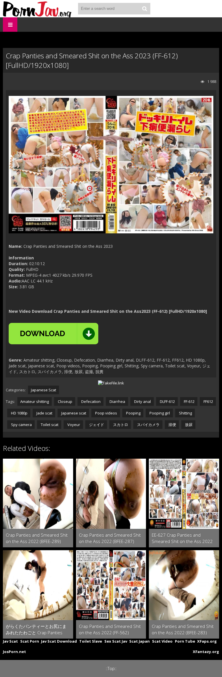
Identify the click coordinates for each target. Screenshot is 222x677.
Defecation (90, 401)
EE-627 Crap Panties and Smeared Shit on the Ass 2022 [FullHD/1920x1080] (182, 538)
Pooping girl (159, 413)
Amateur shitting (34, 401)
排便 (172, 424)
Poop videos (105, 413)
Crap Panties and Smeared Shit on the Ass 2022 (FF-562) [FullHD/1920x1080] (110, 629)
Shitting (185, 413)
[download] (53, 333)
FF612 (208, 401)
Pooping (132, 413)
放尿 (188, 424)
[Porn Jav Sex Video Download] (37, 8)
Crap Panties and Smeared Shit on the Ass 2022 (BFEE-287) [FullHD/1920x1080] (110, 538)
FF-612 (189, 401)
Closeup (64, 401)
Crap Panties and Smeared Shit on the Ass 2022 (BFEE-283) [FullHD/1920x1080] (183, 629)
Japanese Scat (43, 390)
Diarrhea (117, 401)
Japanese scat (73, 413)
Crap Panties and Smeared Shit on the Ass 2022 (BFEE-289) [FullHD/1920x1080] (37, 538)
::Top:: (111, 668)
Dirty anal (142, 401)
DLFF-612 (167, 401)
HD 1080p (18, 413)
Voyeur (73, 424)
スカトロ (120, 424)
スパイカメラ (148, 424)
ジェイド (96, 424)
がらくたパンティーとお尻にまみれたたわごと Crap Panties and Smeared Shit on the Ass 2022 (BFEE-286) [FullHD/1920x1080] (36, 629)
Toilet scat (49, 424)
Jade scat (44, 413)
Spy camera (21, 424)
